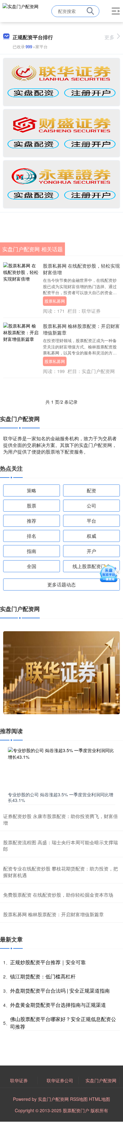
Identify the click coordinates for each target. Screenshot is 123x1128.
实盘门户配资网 (100, 1080)
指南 (31, 551)
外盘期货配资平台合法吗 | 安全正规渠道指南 (60, 990)
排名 (31, 535)
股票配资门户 (76, 1110)
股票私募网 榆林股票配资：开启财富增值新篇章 (53, 914)
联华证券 (19, 1080)
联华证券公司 (60, 1080)
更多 (109, 37)
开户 (91, 551)
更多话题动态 (61, 584)
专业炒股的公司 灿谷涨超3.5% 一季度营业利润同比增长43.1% (60, 797)
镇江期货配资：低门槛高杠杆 (43, 976)
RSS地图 (79, 1099)
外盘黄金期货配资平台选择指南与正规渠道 (58, 1004)
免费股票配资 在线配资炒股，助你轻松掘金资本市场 (58, 894)
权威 (91, 535)
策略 (31, 490)
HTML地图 (99, 1099)
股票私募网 (54, 301)
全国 (31, 566)
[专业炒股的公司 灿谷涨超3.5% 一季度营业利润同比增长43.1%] (61, 768)
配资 (91, 490)
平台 (91, 520)
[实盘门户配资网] (20, 10)
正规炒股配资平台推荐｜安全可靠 (48, 962)
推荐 (31, 520)
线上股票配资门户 (91, 566)
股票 (31, 505)
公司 (91, 505)
